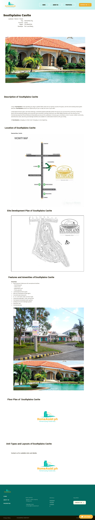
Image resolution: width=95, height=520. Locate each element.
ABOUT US (6, 500)
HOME (5, 496)
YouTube (52, 502)
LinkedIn (52, 504)
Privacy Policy (7, 518)
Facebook (52, 500)
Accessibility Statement (23, 517)
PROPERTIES (6, 503)
